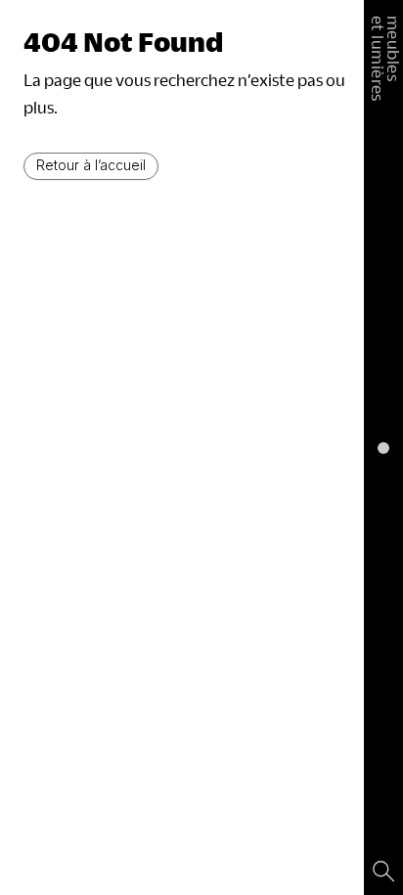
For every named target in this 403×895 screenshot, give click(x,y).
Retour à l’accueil (91, 165)
